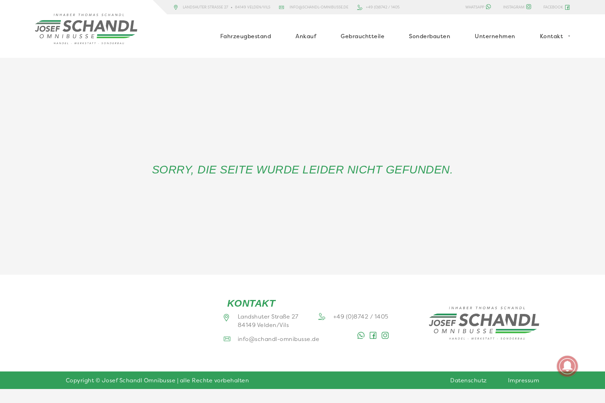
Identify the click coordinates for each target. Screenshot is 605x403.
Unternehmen (495, 36)
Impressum (524, 380)
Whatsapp (474, 7)
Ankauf (305, 36)
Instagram (513, 7)
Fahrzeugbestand (245, 36)
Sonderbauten (429, 36)
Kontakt (551, 36)
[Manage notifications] (567, 366)
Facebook (553, 7)
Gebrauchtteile (362, 36)
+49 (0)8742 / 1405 (382, 7)
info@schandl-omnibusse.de (319, 7)
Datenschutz (468, 380)
